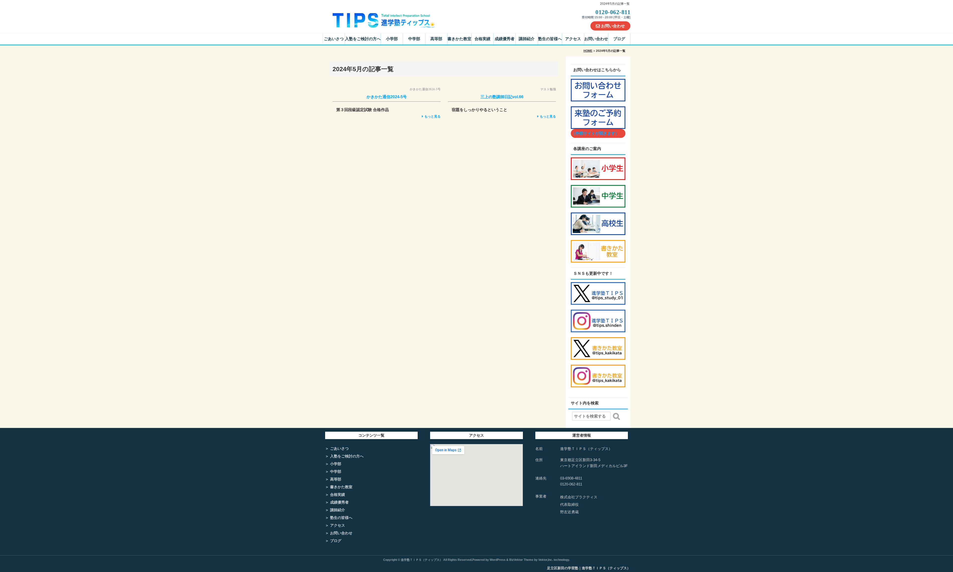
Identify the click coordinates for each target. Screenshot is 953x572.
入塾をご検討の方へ (363, 39)
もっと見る (432, 116)
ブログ (619, 39)
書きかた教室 (459, 39)
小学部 (392, 39)
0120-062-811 (571, 484)
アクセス (573, 39)
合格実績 (482, 39)
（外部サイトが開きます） (595, 133)
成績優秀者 (504, 39)
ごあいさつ (334, 39)
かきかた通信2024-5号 (387, 97)
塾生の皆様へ (550, 39)
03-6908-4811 (571, 478)
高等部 (436, 39)
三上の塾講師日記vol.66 (501, 97)
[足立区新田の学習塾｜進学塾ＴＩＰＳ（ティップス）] (384, 20)
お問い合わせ (613, 26)
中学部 (414, 39)
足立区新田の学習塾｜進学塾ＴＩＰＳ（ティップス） (588, 568)
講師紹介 (527, 39)
